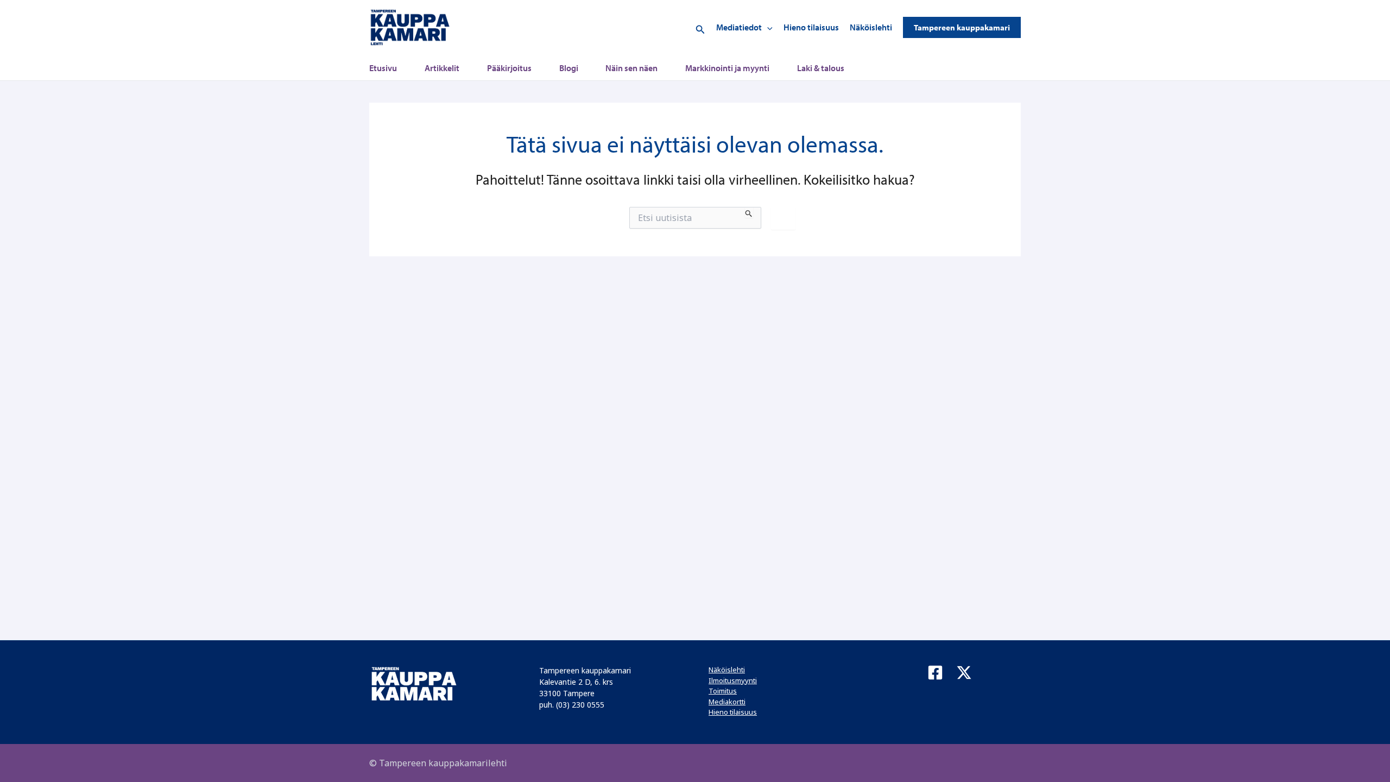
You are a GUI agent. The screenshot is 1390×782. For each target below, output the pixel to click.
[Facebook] (935, 672)
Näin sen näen (631, 67)
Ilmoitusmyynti (733, 680)
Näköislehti (871, 27)
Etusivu (383, 67)
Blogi (568, 67)
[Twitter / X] (964, 672)
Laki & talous (820, 67)
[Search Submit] (749, 212)
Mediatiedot (739, 27)
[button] (700, 27)
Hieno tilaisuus (811, 27)
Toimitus (723, 691)
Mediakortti (727, 702)
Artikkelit (442, 67)
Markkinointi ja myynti (727, 67)
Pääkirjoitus (509, 67)
